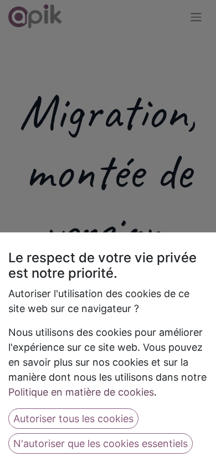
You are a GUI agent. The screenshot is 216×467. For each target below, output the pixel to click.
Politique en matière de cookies (81, 392)
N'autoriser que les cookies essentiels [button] (100, 443)
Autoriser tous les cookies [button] (73, 418)
